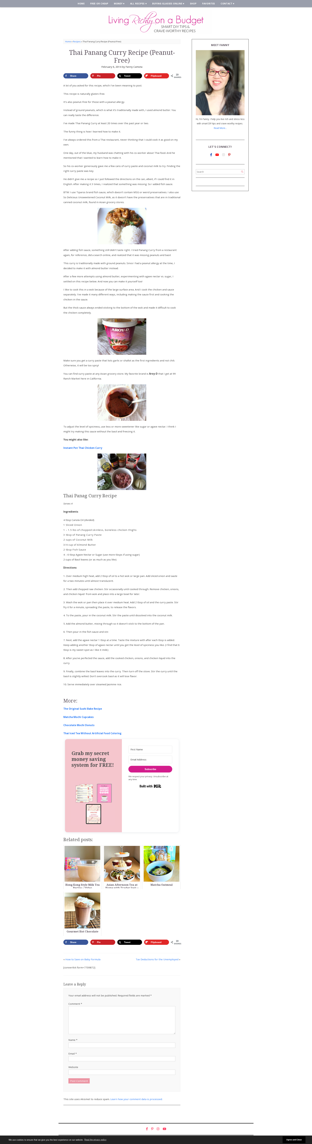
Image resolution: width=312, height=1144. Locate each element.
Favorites (208, 3)
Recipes (77, 41)
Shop (193, 3)
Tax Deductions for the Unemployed (157, 959)
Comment (75, 1003)
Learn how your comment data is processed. (136, 1099)
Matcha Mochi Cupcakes (78, 717)
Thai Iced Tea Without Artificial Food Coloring (92, 733)
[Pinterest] (229, 155)
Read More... (220, 128)
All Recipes (137, 3)
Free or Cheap (99, 3)
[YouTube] (217, 155)
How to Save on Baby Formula (82, 959)
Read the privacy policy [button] (95, 1139)
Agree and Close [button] (294, 1140)
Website (73, 1067)
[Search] (242, 171)
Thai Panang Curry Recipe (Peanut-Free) (122, 56)
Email (72, 1053)
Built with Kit (150, 786)
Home (81, 3)
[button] (93, 803)
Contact (226, 3)
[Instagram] (223, 155)
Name (72, 1039)
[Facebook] (211, 155)
